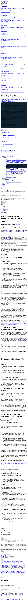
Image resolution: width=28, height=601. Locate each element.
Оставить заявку (4, 589)
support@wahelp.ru (5, 552)
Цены (2, 129)
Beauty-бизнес (9, 174)
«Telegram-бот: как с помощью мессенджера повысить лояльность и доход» (14, 463)
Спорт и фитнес (22, 176)
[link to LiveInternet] (6, 550)
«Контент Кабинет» (8, 231)
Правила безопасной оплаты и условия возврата (12, 562)
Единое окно (14, 160)
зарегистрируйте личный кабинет (10, 599)
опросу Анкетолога (9, 238)
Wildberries (17, 172)
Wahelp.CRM (23, 160)
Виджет (12, 566)
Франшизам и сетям (16, 182)
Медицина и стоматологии (12, 176)
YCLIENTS (12, 169)
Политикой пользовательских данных (10, 196)
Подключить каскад (5, 127)
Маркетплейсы (21, 174)
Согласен (3, 201)
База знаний (3, 150)
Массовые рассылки (16, 161)
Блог (7, 150)
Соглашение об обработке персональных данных (12, 561)
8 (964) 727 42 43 (4, 557)
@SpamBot (22, 339)
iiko (22, 171)
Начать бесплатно (8, 151)
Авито (16, 171)
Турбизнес (15, 174)
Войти (2, 151)
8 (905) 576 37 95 (4, 555)
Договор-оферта (14, 565)
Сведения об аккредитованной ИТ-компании (11, 571)
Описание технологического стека (10, 574)
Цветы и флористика (11, 177)
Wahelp (6, 1)
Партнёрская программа (18, 180)
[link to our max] (2, 560)
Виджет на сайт (16, 162)
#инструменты (19, 224)
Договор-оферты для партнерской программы (11, 563)
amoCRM (20, 169)
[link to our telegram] (3, 560)
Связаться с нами (13, 150)
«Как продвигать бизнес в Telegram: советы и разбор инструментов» (14, 323)
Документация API (18, 566)
